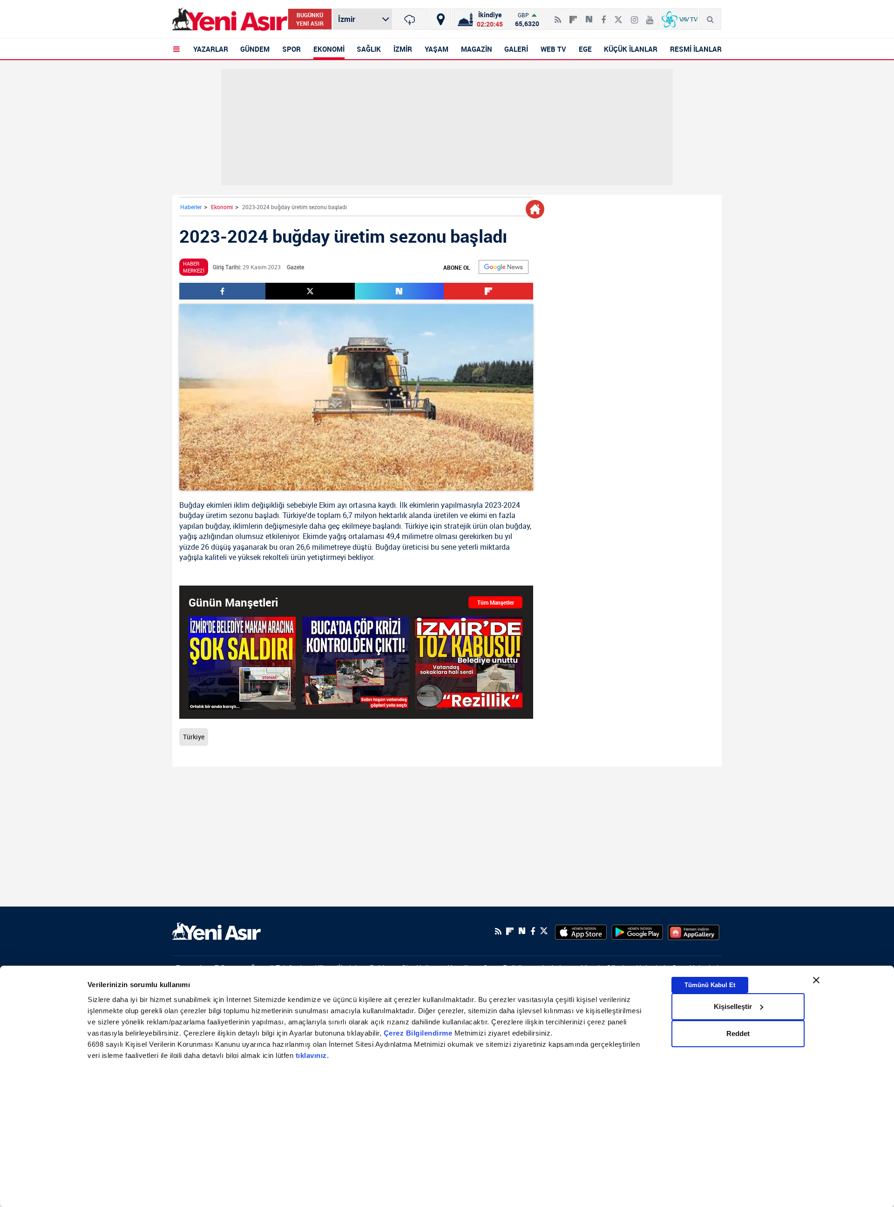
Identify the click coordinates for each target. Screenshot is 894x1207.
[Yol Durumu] (441, 19)
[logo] (216, 930)
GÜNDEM (255, 49)
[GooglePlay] (637, 931)
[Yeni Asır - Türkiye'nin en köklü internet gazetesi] (229, 19)
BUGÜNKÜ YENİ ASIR (310, 19)
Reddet (738, 1033)
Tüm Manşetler (495, 602)
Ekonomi (222, 207)
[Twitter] (618, 16)
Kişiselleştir (733, 1006)
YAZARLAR (210, 49)
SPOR (291, 49)
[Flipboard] (573, 16)
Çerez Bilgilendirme (419, 1033)
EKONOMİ (329, 49)
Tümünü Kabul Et (709, 984)
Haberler (191, 207)
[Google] (503, 267)
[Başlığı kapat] (816, 980)
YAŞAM (436, 49)
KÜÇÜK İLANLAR (630, 49)
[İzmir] (411, 19)
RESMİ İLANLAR (696, 49)
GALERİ (516, 49)
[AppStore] (581, 931)
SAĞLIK (369, 49)
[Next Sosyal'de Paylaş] (589, 16)
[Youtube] (649, 16)
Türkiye (294, 515)
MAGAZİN (476, 49)
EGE (585, 49)
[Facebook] (603, 16)
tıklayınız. (312, 1055)
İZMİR (402, 49)
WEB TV (553, 49)
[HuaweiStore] (693, 931)
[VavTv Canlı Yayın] (680, 19)
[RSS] (558, 16)
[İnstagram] (634, 16)
